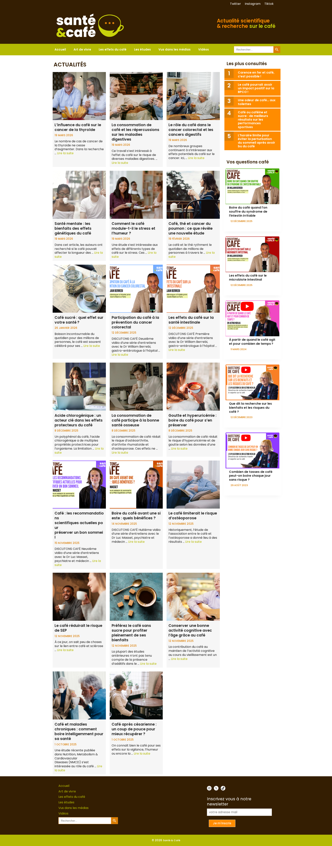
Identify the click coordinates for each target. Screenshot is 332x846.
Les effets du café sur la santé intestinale (191, 320)
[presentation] (252, 186)
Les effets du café (112, 49)
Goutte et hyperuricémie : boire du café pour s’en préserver (192, 420)
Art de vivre (82, 49)
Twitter (235, 4)
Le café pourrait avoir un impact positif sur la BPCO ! (256, 88)
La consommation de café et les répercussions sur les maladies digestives (135, 132)
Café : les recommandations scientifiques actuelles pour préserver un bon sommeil (79, 525)
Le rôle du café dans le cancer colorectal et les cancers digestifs (190, 129)
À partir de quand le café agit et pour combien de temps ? (252, 341)
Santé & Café (171, 840)
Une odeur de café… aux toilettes (257, 102)
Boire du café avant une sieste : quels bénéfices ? (136, 516)
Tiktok (269, 4)
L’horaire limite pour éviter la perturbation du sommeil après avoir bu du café (256, 141)
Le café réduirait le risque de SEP (78, 628)
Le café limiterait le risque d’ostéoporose (192, 516)
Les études (142, 49)
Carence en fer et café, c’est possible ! (256, 74)
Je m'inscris (222, 823)
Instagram (253, 4)
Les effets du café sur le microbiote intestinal (248, 277)
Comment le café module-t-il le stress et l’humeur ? (133, 228)
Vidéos (203, 49)
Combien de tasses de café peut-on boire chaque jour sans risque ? (250, 476)
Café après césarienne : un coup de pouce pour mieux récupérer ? (134, 729)
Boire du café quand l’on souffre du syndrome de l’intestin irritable (248, 211)
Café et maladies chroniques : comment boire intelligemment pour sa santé (79, 731)
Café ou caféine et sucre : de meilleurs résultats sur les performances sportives (253, 119)
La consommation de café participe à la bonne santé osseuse (135, 420)
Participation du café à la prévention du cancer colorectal (135, 322)
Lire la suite (65, 153)
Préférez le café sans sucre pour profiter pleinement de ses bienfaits (131, 633)
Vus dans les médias (175, 49)
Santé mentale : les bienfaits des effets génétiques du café (73, 228)
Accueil (60, 49)
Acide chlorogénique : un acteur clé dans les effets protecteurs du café (79, 420)
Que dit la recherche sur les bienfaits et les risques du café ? (250, 407)
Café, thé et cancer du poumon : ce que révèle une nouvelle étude (190, 228)
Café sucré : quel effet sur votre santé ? (79, 320)
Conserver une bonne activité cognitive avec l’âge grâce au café (190, 630)
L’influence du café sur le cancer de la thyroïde (78, 127)
